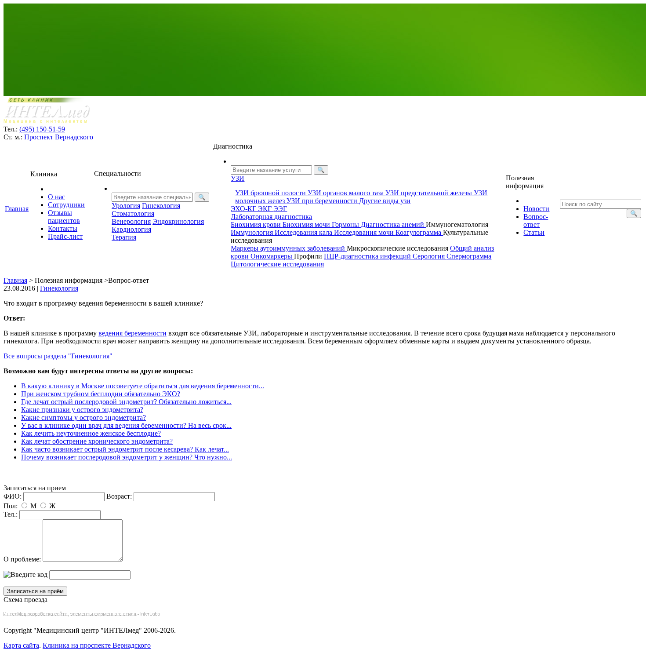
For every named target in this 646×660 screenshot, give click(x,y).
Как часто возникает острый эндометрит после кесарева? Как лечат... (125, 449)
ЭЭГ (280, 208)
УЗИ (237, 178)
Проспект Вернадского (58, 137)
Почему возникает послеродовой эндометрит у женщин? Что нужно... (126, 457)
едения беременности (132, 333)
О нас (56, 197)
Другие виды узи (384, 200)
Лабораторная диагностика (271, 216)
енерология (131, 221)
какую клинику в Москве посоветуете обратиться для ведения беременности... (142, 386)
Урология (126, 205)
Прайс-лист (65, 236)
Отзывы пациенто (64, 216)
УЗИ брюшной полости (271, 193)
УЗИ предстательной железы (429, 193)
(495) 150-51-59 (42, 129)
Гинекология (161, 205)
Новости (536, 208)
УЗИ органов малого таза (346, 193)
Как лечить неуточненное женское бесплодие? (91, 433)
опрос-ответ (535, 220)
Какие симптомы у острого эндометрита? (83, 417)
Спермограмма (468, 256)
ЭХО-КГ (244, 208)
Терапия (124, 237)
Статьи (533, 232)
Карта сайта (21, 645)
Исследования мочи (365, 232)
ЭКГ (265, 208)
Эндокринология (178, 221)
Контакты (62, 228)
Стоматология (133, 213)
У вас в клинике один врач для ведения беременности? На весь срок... (126, 425)
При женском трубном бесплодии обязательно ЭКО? (100, 393)
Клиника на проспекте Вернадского (97, 645)
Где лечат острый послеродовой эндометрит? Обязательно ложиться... (126, 401)
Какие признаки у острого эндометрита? (82, 409)
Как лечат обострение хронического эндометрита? (97, 441)
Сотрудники (66, 204)
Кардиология (131, 229)
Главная (17, 208)
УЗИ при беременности (323, 200)
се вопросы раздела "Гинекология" (58, 356)
